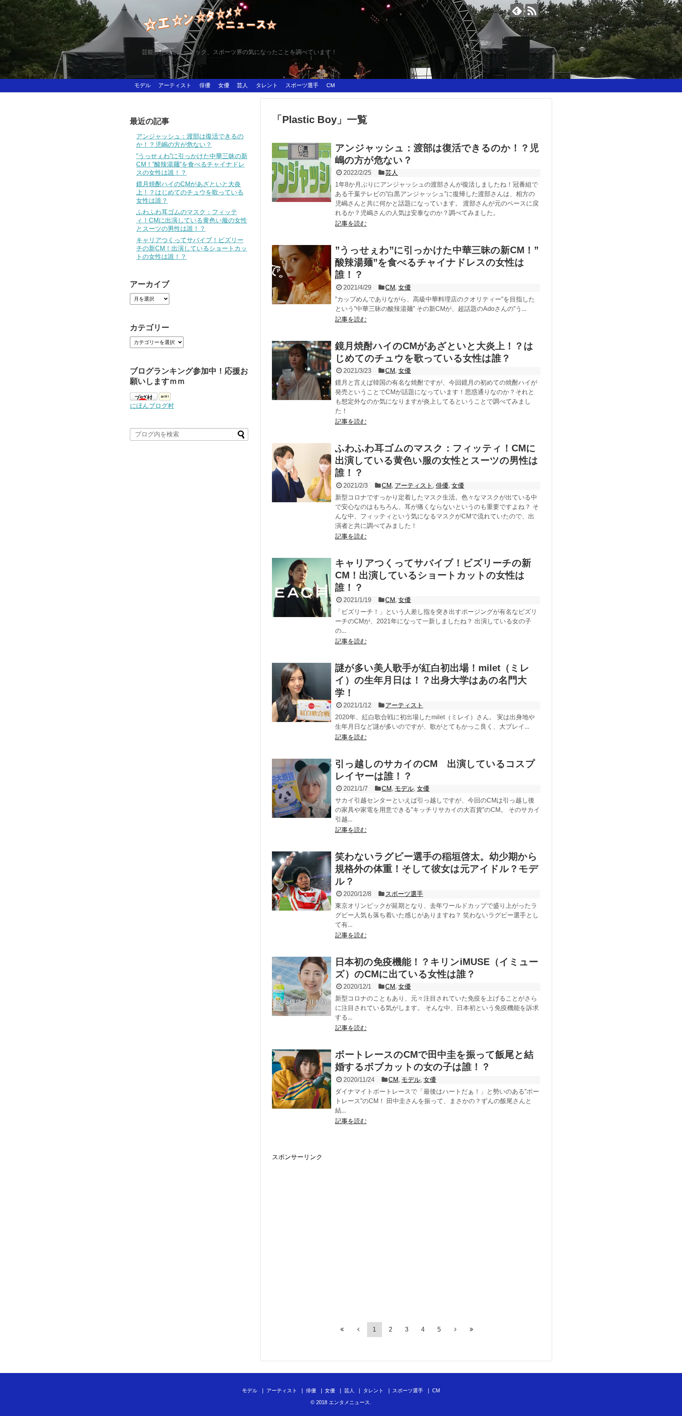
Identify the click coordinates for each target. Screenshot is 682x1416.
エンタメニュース (349, 1402)
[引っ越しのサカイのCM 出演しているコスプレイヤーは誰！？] (301, 788)
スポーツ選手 (302, 85)
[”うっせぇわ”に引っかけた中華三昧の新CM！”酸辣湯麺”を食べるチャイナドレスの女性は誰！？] (301, 274)
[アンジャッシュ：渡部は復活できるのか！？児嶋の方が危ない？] (301, 172)
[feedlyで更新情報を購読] (516, 10)
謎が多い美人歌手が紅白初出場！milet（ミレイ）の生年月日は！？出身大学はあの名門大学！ (432, 680)
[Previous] (358, 1329)
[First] (342, 1329)
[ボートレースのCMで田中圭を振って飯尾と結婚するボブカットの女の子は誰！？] (301, 1079)
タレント (267, 85)
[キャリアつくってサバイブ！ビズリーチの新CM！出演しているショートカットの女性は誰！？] (301, 587)
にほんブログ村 (152, 405)
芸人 (242, 85)
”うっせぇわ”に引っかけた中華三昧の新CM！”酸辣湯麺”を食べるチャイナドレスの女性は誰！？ (437, 262)
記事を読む (351, 223)
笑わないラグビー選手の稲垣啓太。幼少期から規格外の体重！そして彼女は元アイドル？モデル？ (436, 868)
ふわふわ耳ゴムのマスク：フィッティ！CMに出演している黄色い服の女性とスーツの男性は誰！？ (436, 460)
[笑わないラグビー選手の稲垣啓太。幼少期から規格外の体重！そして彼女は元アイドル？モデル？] (301, 881)
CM (330, 85)
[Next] (455, 1329)
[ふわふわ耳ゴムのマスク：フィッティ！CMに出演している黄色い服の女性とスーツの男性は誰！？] (301, 472)
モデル (142, 85)
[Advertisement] (338, 1237)
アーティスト (174, 85)
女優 (223, 85)
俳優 (204, 85)
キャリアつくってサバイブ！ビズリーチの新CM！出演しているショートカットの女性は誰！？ (433, 575)
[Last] (471, 1329)
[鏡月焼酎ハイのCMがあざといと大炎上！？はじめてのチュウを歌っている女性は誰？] (301, 370)
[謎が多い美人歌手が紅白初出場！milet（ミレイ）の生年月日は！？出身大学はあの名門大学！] (301, 692)
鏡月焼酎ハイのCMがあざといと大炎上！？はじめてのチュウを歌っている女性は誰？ (190, 192)
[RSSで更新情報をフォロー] (531, 10)
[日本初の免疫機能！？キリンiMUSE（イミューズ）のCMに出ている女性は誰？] (301, 986)
